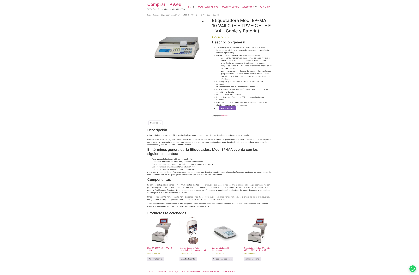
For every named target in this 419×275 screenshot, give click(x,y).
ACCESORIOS (248, 7)
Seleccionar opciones (222, 259)
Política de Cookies (211, 271)
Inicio (149, 15)
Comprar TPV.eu (164, 4)
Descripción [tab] (155, 123)
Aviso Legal (174, 271)
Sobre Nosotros (228, 271)
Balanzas (156, 15)
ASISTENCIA (265, 7)
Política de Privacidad (191, 271)
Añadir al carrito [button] (156, 259)
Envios (151, 271)
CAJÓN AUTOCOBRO (230, 7)
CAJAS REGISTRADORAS (207, 7)
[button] (203, 21)
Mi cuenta (162, 271)
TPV (189, 7)
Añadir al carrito (227, 108)
